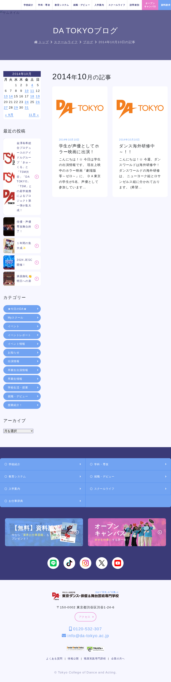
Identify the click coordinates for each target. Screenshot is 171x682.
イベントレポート (19, 335)
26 (38, 102)
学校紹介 (28, 5)
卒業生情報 (15, 378)
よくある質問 (54, 658)
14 (11, 96)
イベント (13, 326)
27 (6, 107)
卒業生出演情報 (18, 370)
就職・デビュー (81, 5)
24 (27, 102)
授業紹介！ (15, 405)
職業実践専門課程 (95, 658)
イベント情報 (16, 343)
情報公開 (73, 658)
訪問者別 (134, 5)
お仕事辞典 (16, 500)
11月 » (34, 115)
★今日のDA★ (17, 308)
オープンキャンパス (150, 5)
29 (16, 107)
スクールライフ (117, 5)
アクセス (84, 616)
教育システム (62, 5)
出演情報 (13, 361)
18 (32, 96)
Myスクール (15, 317)
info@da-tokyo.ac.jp (87, 635)
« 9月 (9, 115)
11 (32, 91)
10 (27, 91)
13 (6, 96)
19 (38, 96)
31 (27, 107)
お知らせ (13, 352)
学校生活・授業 (18, 387)
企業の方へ (118, 658)
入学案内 (99, 5)
